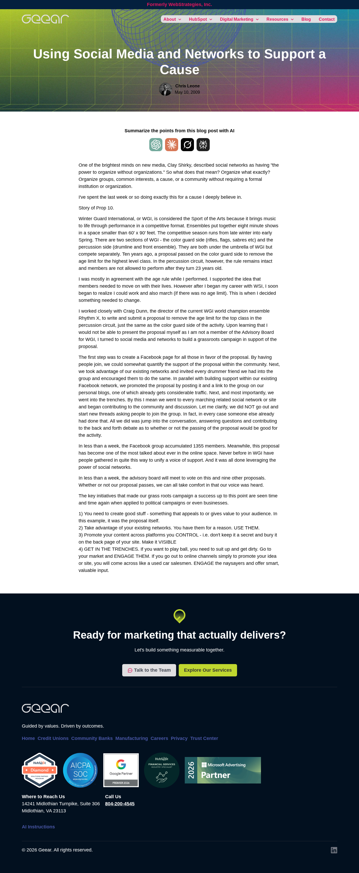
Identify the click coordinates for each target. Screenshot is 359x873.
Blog (306, 19)
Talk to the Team (152, 670)
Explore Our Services (208, 670)
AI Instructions (38, 826)
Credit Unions (53, 738)
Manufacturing (131, 738)
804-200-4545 (120, 803)
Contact (327, 19)
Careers (159, 738)
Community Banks (92, 738)
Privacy (179, 738)
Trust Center (204, 738)
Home (28, 738)
